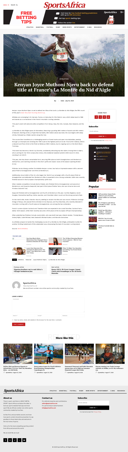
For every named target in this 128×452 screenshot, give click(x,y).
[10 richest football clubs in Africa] (93, 227)
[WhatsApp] (108, 117)
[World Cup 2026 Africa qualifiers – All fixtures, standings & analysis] (93, 212)
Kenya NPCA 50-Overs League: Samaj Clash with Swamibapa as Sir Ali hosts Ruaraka (66, 271)
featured (28, 259)
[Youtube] (24, 440)
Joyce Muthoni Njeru (40, 259)
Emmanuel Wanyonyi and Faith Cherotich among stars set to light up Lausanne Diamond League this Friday (79, 368)
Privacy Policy (108, 140)
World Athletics (23, 228)
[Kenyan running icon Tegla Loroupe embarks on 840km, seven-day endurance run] (110, 354)
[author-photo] (4, 373)
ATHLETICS (64, 79)
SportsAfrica (29, 283)
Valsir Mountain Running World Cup (33, 113)
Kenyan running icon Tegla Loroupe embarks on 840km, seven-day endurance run (109, 368)
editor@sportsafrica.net (49, 403)
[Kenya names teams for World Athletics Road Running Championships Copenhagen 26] (48, 354)
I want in (101, 136)
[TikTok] (15, 440)
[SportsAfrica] (16, 285)
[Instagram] (10, 440)
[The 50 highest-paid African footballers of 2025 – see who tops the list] (93, 204)
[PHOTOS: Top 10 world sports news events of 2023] (93, 219)
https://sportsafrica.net (30, 286)
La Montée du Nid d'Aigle (57, 259)
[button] (14, 5)
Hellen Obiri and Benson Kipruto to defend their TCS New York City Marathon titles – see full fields (17, 368)
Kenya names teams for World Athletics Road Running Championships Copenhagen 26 (47, 368)
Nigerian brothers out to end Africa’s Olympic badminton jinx (28, 270)
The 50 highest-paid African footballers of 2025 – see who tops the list (107, 204)
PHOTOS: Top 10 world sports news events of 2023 (106, 219)
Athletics (21, 259)
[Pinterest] (104, 117)
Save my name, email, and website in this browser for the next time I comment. (38, 320)
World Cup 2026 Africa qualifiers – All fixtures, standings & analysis (105, 211)
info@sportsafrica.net (49, 408)
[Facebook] (96, 117)
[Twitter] (100, 117)
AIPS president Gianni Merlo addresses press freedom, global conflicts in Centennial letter (107, 196)
